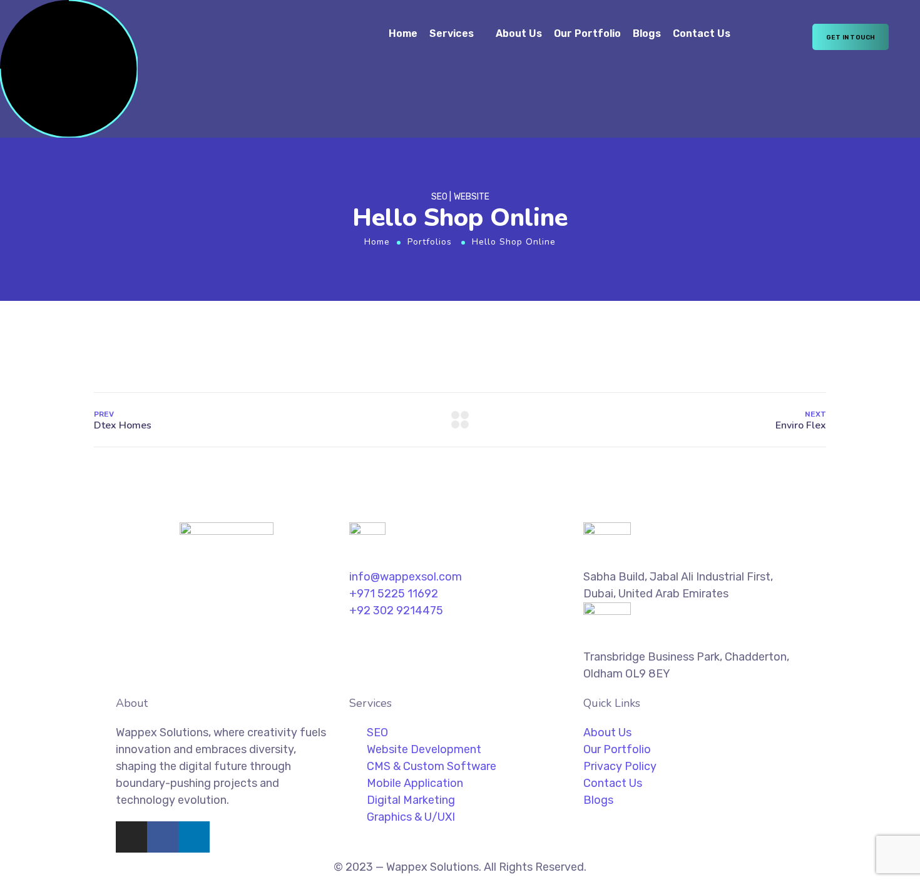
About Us (519, 33)
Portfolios (429, 242)
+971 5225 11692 (393, 594)
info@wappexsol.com (405, 577)
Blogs (647, 33)
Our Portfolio (587, 33)
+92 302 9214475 (396, 610)
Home (403, 33)
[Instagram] (131, 837)
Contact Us (701, 33)
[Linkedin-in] (194, 837)
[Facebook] (162, 837)
